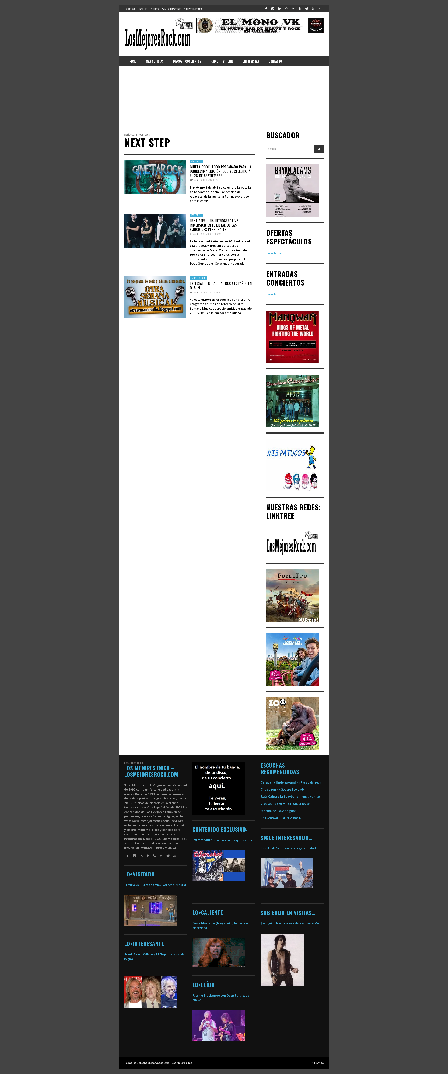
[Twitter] (306, 8)
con (209, 995)
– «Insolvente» (290, 797)
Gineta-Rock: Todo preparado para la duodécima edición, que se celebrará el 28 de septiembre (220, 171)
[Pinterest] (286, 8)
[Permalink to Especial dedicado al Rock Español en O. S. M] (155, 297)
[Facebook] (266, 8)
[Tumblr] (299, 8)
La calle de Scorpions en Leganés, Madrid (290, 848)
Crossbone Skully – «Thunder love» (285, 804)
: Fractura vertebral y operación (290, 923)
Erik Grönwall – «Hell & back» (281, 818)
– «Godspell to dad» (283, 789)
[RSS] (293, 8)
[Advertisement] (224, 98)
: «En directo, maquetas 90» (222, 840)
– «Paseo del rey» (291, 782)
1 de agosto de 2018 (211, 234)
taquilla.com (275, 253)
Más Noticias (196, 161)
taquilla (271, 294)
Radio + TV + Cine (198, 278)
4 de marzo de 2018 (210, 292)
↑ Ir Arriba (318, 1063)
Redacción (195, 180)
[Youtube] (313, 8)
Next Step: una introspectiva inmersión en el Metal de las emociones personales (214, 225)
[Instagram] (273, 8)
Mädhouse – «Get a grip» (278, 811)
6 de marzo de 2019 (211, 180)
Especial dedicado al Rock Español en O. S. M (221, 285)
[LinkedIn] (279, 8)
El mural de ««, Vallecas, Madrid (155, 885)
